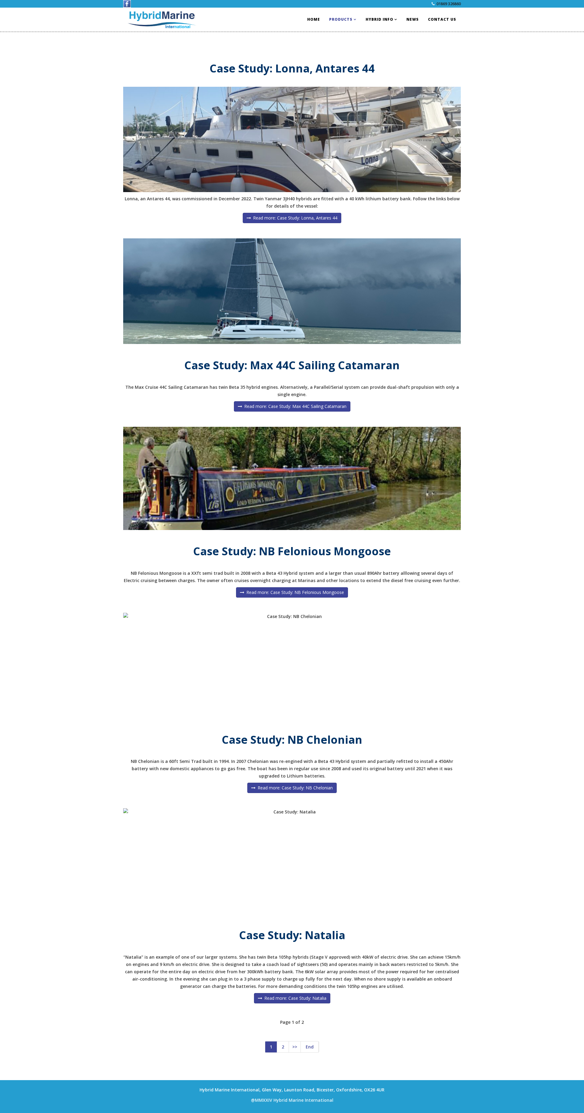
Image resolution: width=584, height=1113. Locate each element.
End (310, 1047)
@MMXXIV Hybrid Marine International (292, 1100)
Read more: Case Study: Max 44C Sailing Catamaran (294, 406)
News (412, 19)
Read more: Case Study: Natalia (294, 998)
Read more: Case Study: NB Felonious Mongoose (294, 592)
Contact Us (442, 19)
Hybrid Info (379, 19)
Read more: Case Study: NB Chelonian (294, 788)
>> (294, 1047)
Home (313, 19)
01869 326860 (448, 3)
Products (341, 19)
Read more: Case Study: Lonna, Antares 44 (294, 218)
